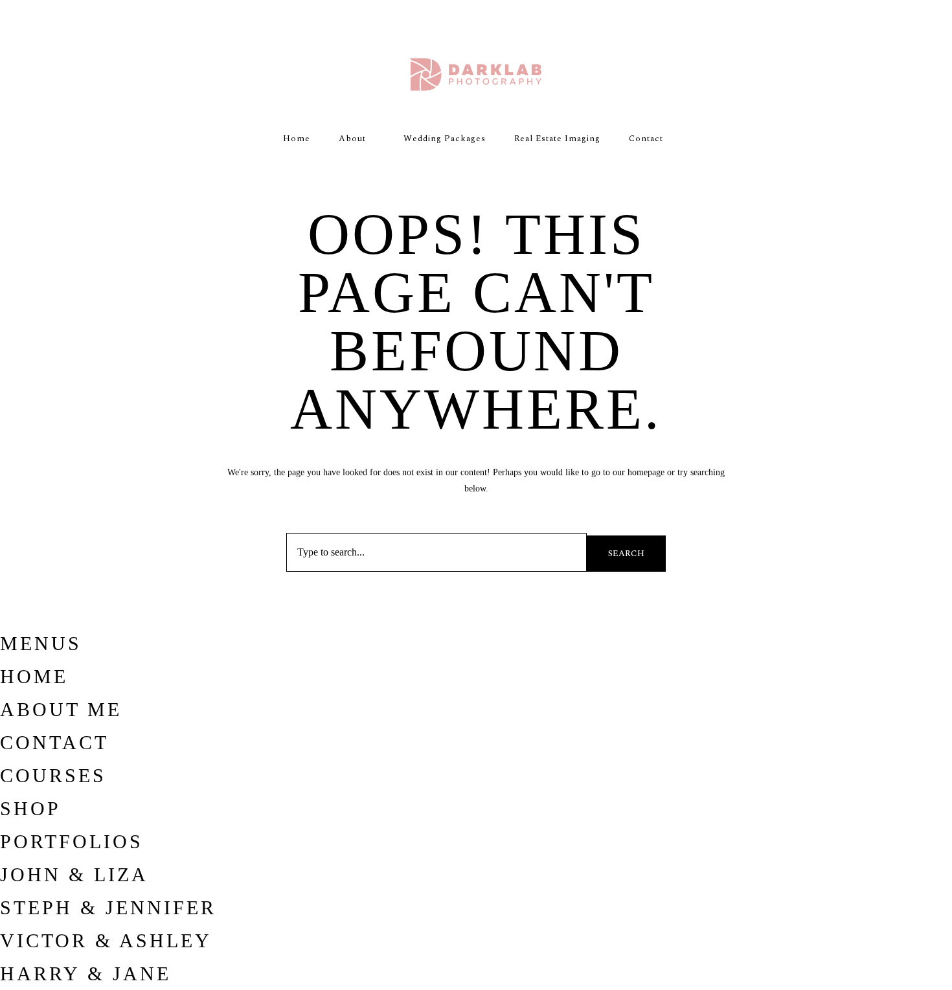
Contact (646, 138)
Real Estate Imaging (557, 138)
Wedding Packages (444, 138)
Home (296, 138)
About (352, 138)
